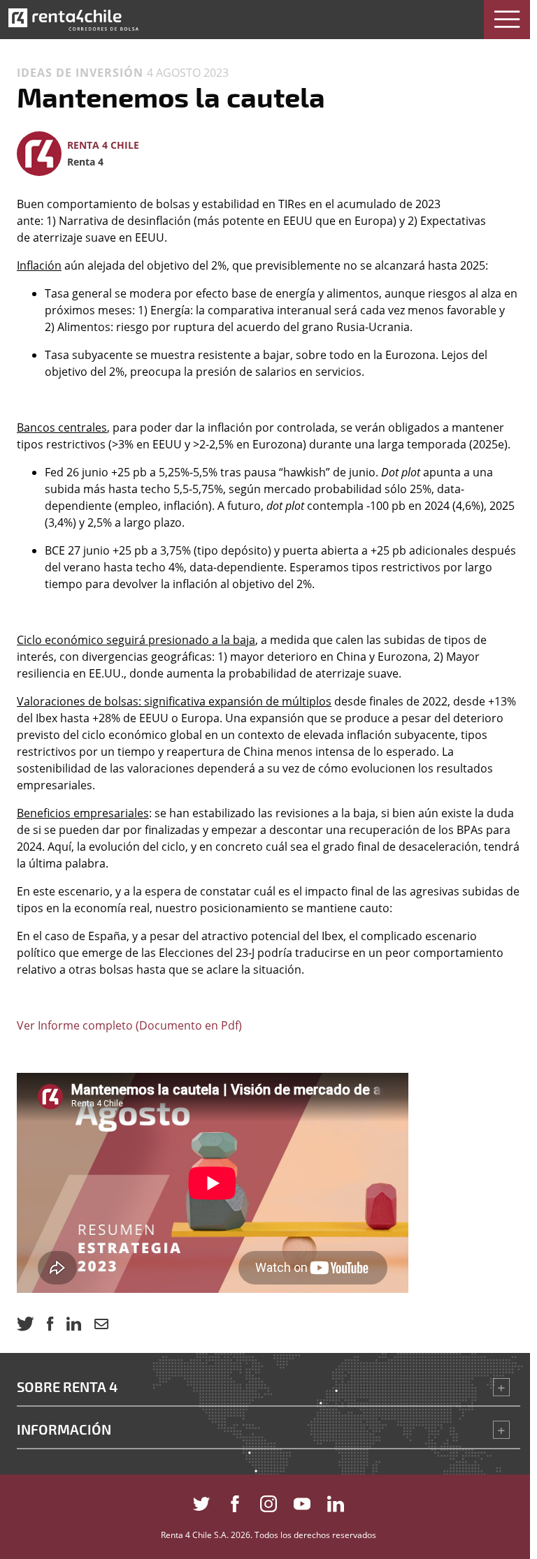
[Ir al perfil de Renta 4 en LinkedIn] (335, 1500)
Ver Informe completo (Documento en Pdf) (129, 1025)
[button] (507, 19)
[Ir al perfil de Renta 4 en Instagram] (268, 1500)
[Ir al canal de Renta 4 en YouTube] (302, 1500)
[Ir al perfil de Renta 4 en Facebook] (235, 1500)
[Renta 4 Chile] (73, 19)
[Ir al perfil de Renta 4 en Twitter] (201, 1500)
